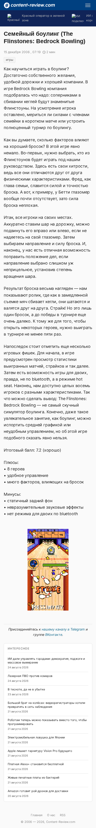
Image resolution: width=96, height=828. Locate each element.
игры (9, 59)
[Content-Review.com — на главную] (29, 5)
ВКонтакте (53, 635)
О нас (51, 815)
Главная (36, 815)
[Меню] (87, 5)
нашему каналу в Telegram (63, 629)
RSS (62, 815)
